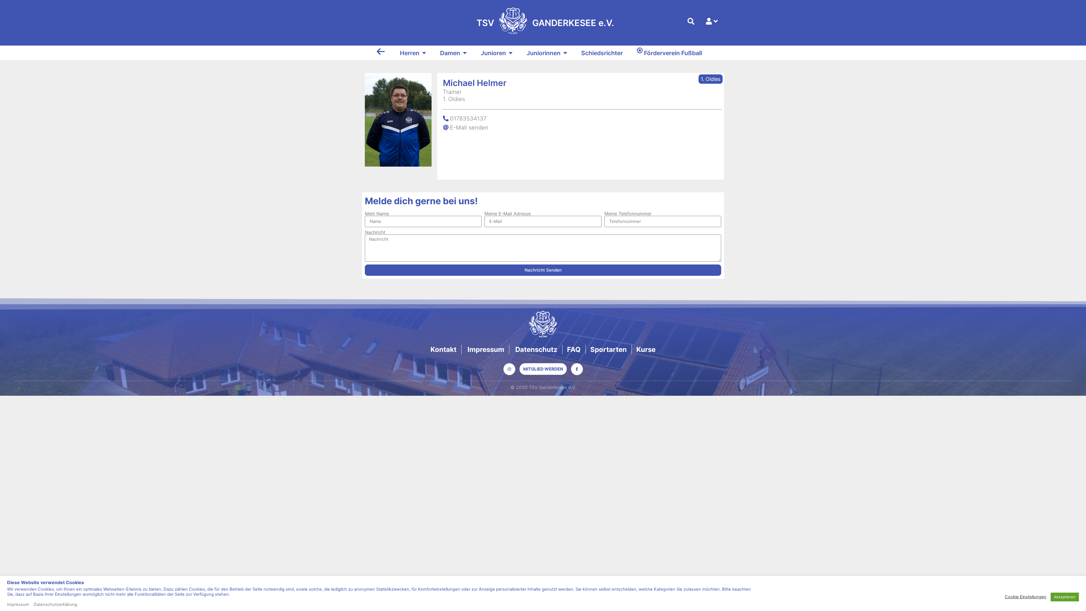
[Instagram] (509, 369)
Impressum (18, 604)
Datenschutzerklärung (55, 604)
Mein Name (377, 213)
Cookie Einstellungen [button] (1025, 596)
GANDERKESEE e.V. (573, 23)
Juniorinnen (544, 53)
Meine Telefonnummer (628, 213)
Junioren (493, 53)
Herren (409, 53)
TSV (485, 23)
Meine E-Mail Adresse (507, 213)
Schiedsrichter (602, 53)
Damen (450, 53)
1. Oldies (710, 79)
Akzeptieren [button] (1065, 597)
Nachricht (375, 232)
